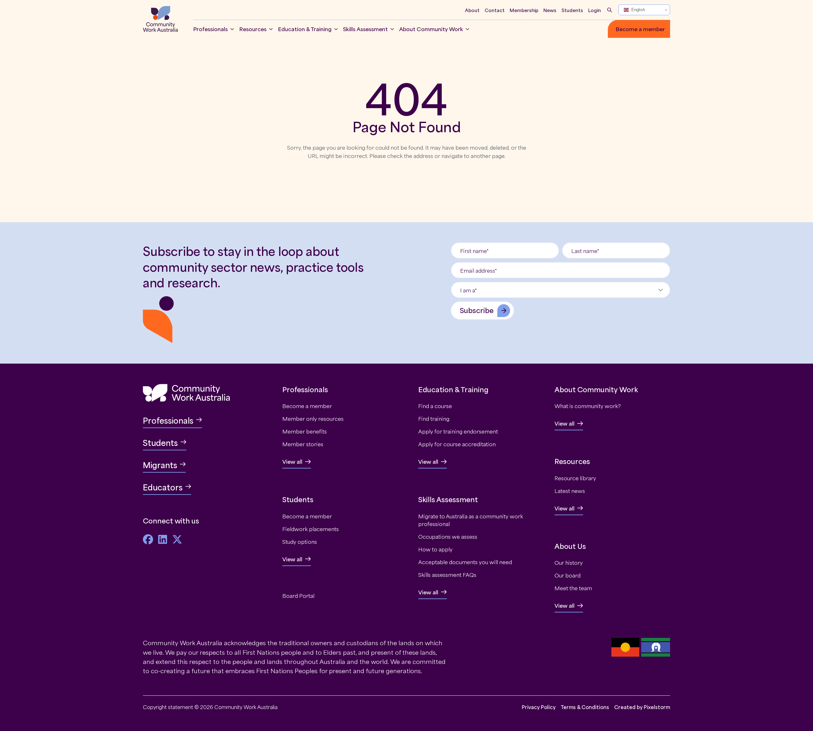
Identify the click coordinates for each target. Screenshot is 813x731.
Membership (524, 10)
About (472, 10)
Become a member (640, 29)
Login (594, 10)
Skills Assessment (365, 29)
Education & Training (305, 29)
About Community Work (431, 29)
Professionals (210, 29)
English (638, 9)
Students (572, 10)
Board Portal (298, 595)
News (549, 10)
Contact (495, 10)
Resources (252, 29)
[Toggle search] (609, 10)
